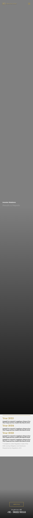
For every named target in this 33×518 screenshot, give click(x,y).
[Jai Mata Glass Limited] (9, 3)
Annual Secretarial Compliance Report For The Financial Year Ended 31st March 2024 (16, 429)
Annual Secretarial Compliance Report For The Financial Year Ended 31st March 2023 (16, 436)
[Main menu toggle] (29, 4)
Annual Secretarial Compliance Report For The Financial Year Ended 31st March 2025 (16, 422)
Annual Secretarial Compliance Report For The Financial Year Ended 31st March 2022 (16, 440)
